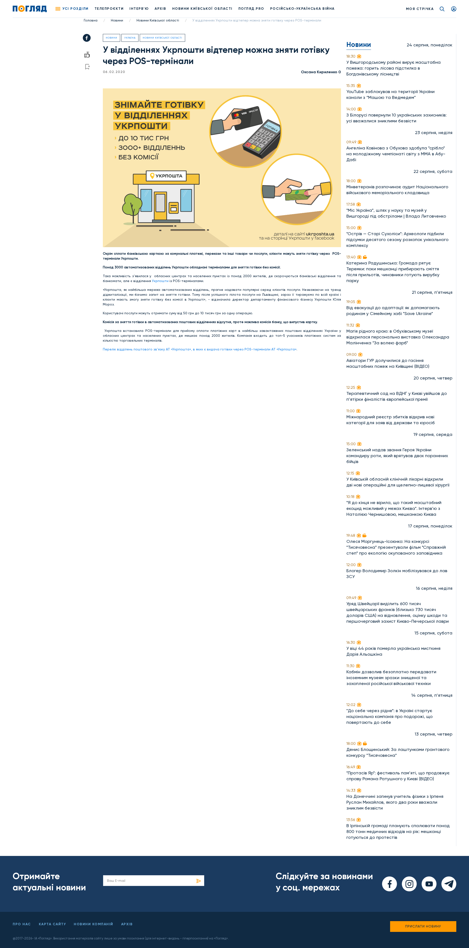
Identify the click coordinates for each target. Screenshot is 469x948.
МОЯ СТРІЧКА (420, 9)
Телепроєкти (109, 9)
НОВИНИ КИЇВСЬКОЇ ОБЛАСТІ (202, 9)
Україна (130, 37)
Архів (160, 9)
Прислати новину (423, 926)
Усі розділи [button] (76, 9)
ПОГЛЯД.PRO (251, 9)
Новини (117, 20)
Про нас (22, 924)
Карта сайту (52, 924)
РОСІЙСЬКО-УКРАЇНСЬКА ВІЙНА (302, 9)
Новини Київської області (158, 20)
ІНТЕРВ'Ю (139, 9)
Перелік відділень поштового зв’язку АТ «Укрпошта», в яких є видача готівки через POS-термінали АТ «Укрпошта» (200, 349)
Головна (90, 20)
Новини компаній (93, 924)
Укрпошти (160, 281)
